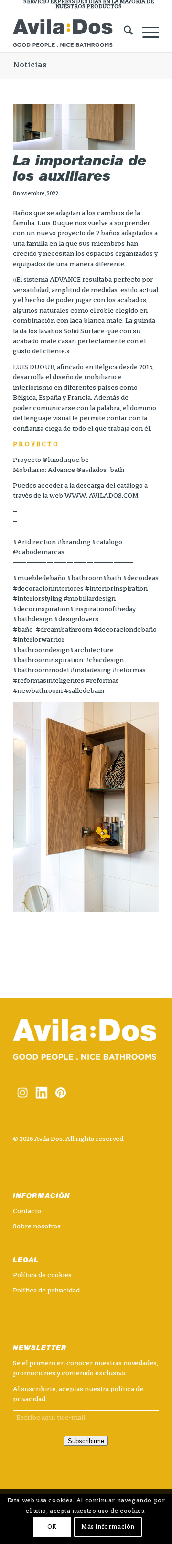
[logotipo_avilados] (71, 33)
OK (52, 1527)
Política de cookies (42, 1275)
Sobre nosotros (37, 1227)
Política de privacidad (46, 1291)
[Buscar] (123, 33)
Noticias (29, 65)
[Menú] (146, 33)
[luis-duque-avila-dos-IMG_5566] (74, 127)
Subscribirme (86, 1441)
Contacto (27, 1211)
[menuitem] (88, 5)
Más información (108, 1527)
